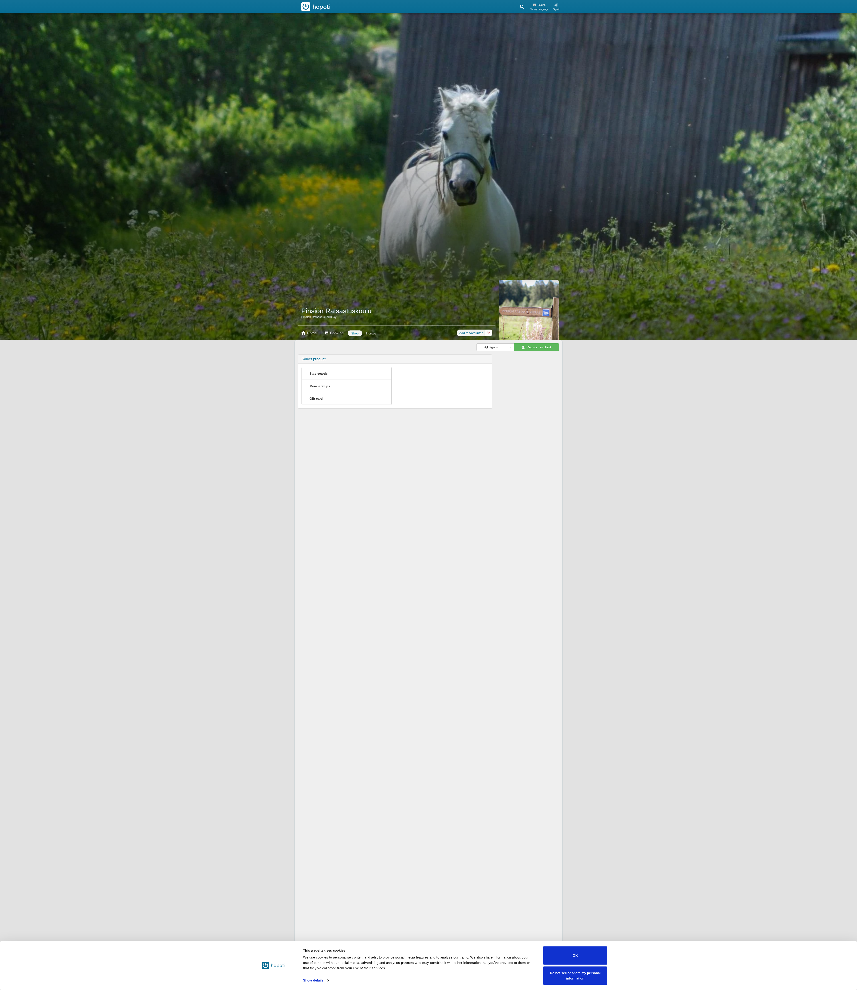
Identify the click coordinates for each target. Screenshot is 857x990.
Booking (336, 333)
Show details (313, 980)
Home (311, 333)
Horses (371, 333)
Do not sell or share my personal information (575, 975)
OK (575, 955)
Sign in (556, 9)
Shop (355, 333)
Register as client (538, 347)
